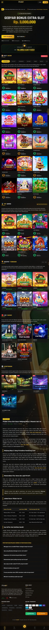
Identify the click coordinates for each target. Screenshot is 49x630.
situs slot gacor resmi (40, 468)
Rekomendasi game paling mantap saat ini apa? (16, 559)
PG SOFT (14, 61)
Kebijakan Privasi (29, 592)
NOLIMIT (29, 61)
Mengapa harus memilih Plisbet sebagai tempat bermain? (18, 546)
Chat (35, 628)
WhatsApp (31, 613)
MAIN (9, 97)
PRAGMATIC (6, 61)
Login (40, 2)
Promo (14, 628)
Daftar (45, 2)
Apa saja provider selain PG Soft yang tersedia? (16, 563)
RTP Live (27, 597)
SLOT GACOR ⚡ (21, 36)
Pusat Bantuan (28, 595)
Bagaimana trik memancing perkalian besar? (15, 555)
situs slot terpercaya (35, 432)
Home (5, 628)
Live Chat (43, 613)
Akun (44, 628)
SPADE (35, 61)
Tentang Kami (28, 588)
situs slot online (25, 444)
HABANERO (21, 61)
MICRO (41, 61)
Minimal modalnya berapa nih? (11, 568)
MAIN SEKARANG (7, 36)
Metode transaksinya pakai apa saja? (13, 576)
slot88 (35, 482)
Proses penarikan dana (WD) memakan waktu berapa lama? (19, 572)
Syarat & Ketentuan (29, 590)
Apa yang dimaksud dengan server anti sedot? (15, 551)
